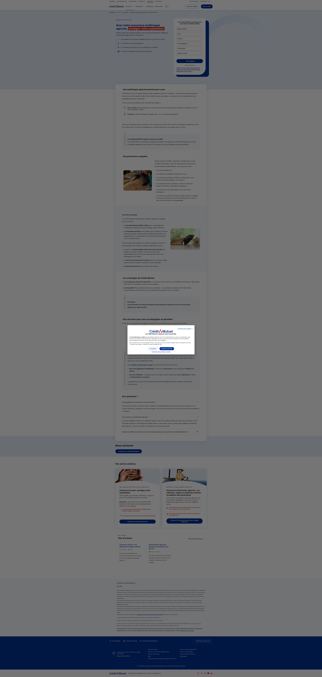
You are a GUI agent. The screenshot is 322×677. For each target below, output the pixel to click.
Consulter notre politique (161, 351)
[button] (166, 348)
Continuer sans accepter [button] (184, 328)
